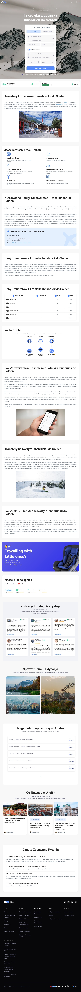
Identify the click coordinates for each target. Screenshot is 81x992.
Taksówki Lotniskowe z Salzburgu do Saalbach (22, 768)
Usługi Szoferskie (24, 915)
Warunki (51, 915)
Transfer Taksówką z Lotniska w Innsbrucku (45, 8)
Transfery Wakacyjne (24, 919)
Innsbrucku (59, 104)
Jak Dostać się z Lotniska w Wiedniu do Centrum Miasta (65, 825)
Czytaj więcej (10, 634)
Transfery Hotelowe (24, 931)
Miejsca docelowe (9, 931)
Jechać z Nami (38, 926)
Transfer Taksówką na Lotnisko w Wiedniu (51, 713)
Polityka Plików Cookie (55, 919)
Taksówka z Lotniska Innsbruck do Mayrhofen (21, 754)
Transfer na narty (23, 928)
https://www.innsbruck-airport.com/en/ (22, 242)
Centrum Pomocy (68, 912)
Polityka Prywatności (54, 912)
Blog (5, 928)
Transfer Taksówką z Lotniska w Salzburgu (17, 693)
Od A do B (33, 31)
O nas (5, 912)
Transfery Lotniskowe (25, 912)
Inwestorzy (7, 924)
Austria (31, 8)
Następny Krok (40, 68)
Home (26, 8)
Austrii (65, 102)
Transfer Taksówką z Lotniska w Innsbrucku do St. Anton (24, 746)
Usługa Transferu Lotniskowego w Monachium (8, 969)
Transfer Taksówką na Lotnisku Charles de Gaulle (10, 956)
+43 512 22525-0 (16, 241)
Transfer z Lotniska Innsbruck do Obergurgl (21, 739)
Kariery (6, 921)
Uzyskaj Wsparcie (69, 915)
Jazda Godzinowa (47, 31)
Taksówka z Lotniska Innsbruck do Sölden (20, 761)
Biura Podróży (38, 917)
